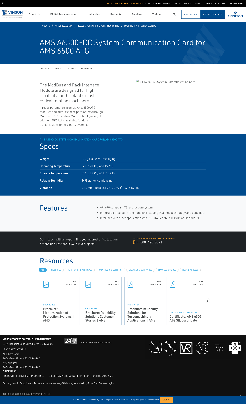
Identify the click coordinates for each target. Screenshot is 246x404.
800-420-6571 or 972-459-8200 (21, 358)
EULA (28, 394)
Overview (44, 68)
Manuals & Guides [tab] (167, 270)
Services (23, 375)
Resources (86, 68)
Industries (37, 375)
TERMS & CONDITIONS (13, 394)
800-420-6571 (18, 348)
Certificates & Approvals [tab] (79, 270)
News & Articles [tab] (190, 270)
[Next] (207, 301)
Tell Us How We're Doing (61, 375)
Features (71, 68)
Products (45, 26)
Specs (58, 68)
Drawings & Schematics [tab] (140, 270)
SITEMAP (47, 394)
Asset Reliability (63, 26)
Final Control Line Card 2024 (96, 375)
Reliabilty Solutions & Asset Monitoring (98, 26)
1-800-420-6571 (149, 242)
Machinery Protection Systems (140, 26)
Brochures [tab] (56, 270)
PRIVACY (36, 394)
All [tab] (42, 270)
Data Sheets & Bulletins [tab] (111, 270)
